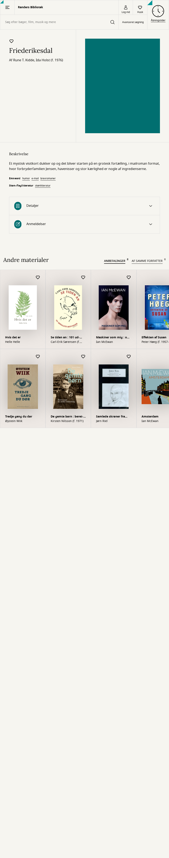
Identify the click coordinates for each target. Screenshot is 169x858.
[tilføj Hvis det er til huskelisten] (37, 277)
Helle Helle (12, 342)
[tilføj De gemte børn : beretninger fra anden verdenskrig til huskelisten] (83, 357)
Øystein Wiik (13, 421)
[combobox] (59, 22)
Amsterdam (150, 416)
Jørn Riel (102, 421)
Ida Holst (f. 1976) (49, 60)
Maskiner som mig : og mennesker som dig (112, 337)
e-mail (35, 178)
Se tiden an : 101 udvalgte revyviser (65, 337)
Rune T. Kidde (23, 60)
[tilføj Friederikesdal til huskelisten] (11, 41)
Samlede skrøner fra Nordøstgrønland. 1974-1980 (113, 417)
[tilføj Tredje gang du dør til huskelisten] (37, 357)
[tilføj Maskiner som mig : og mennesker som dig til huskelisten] (128, 277)
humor (26, 178)
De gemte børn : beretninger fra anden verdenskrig (67, 417)
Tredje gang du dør (18, 416)
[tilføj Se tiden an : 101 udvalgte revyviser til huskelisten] (83, 277)
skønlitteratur (42, 185)
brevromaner (48, 178)
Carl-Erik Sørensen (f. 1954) (65, 342)
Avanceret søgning (133, 22)
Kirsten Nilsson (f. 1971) (67, 421)
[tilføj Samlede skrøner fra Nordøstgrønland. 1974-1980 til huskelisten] (128, 357)
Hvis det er (13, 337)
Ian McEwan (104, 342)
